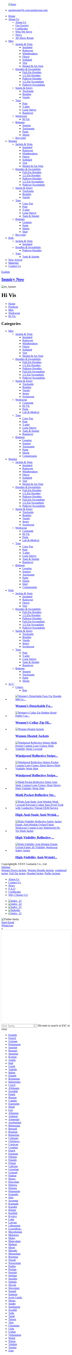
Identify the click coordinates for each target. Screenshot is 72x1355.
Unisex (19, 687)
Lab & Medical (30, 412)
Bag (24, 690)
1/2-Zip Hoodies (31, 75)
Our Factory (22, 25)
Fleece (26, 56)
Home (11, 16)
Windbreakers (30, 53)
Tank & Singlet (30, 216)
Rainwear (27, 50)
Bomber (26, 94)
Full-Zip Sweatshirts (33, 371)
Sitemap (5, 867)
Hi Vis (26, 119)
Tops (18, 100)
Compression (29, 455)
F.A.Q (11, 888)
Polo (24, 103)
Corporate (27, 402)
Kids (11, 237)
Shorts (25, 134)
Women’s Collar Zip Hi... (33, 722)
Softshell (27, 59)
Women (12, 141)
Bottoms (20, 122)
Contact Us (14, 266)
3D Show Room (24, 37)
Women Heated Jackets (32, 736)
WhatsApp (7, 925)
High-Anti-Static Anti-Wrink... (37, 815)
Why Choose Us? (18, 894)
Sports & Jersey (24, 87)
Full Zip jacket (17, 873)
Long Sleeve (29, 109)
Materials (13, 262)
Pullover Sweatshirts (33, 84)
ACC (11, 684)
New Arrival (15, 259)
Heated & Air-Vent (32, 66)
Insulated (27, 47)
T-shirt (26, 106)
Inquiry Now (12, 279)
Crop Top (27, 203)
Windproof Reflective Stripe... (36, 756)
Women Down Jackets (13, 870)
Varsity (26, 97)
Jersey (25, 393)
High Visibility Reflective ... (34, 837)
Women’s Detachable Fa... (34, 706)
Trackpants (28, 128)
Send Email (7, 922)
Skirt (25, 231)
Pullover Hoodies (32, 78)
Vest (24, 62)
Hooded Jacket (35, 873)
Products (13, 306)
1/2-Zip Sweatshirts (33, 81)
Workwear (21, 116)
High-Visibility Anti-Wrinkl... (36, 857)
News (18, 34)
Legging (27, 222)
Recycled (20, 137)
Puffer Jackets (52, 873)
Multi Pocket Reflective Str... (35, 795)
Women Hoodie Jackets (41, 870)
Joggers (26, 125)
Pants (25, 131)
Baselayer (27, 112)
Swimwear (28, 396)
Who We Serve (23, 31)
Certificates (21, 28)
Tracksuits (28, 91)
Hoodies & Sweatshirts (28, 69)
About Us (13, 19)
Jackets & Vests (24, 44)
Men (10, 41)
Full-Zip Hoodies (31, 72)
